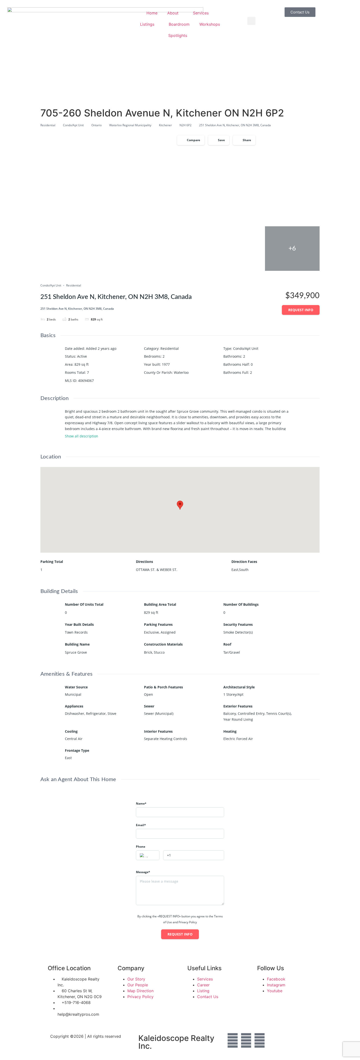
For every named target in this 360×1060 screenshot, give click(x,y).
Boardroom (179, 24)
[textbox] (147, 855)
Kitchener (165, 125)
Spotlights (177, 35)
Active (82, 356)
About (173, 13)
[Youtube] (259, 1040)
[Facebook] (233, 1040)
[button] (251, 21)
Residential (47, 125)
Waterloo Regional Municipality (130, 125)
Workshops (209, 24)
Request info (300, 310)
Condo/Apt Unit (73, 125)
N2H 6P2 (186, 125)
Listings (147, 24)
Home (151, 13)
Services (201, 13)
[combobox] (147, 855)
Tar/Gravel (231, 652)
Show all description (81, 436)
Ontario (96, 125)
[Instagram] (246, 1040)
